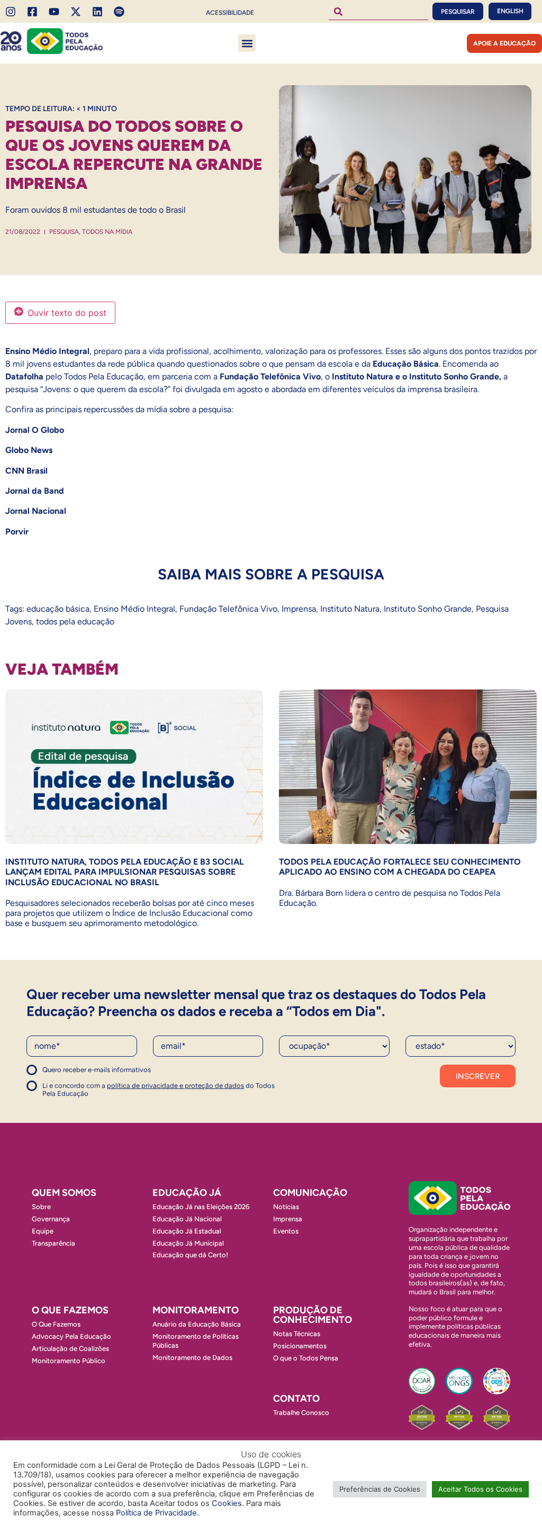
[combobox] (378, 11)
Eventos (286, 1231)
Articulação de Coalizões (70, 1348)
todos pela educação (75, 621)
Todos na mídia (107, 231)
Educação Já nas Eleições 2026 (200, 1207)
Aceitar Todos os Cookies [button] (480, 1489)
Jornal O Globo (34, 430)
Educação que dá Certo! (190, 1255)
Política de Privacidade (156, 1513)
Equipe (42, 1231)
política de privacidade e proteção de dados (175, 1086)
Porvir (17, 532)
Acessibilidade (230, 12)
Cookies (227, 1503)
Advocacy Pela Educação (71, 1336)
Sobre (41, 1207)
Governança (51, 1219)
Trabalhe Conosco (301, 1413)
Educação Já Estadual (186, 1231)
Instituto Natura (350, 609)
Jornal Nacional (35, 511)
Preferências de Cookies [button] (379, 1489)
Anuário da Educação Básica (196, 1324)
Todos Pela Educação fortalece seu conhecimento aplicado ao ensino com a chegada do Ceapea (400, 867)
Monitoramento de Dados (192, 1357)
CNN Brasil (26, 471)
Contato (296, 1398)
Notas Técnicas (296, 1334)
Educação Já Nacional (187, 1219)
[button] (247, 43)
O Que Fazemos (56, 1324)
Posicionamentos (300, 1346)
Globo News (28, 450)
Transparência (53, 1243)
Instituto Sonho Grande (428, 609)
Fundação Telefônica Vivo (228, 609)
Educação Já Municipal (188, 1243)
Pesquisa (64, 231)
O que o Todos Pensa (305, 1358)
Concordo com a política (64, 1074)
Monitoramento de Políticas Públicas (195, 1340)
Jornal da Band (35, 491)
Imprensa (299, 609)
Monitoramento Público (68, 1361)
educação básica (57, 609)
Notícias (286, 1207)
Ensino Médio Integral (134, 609)
